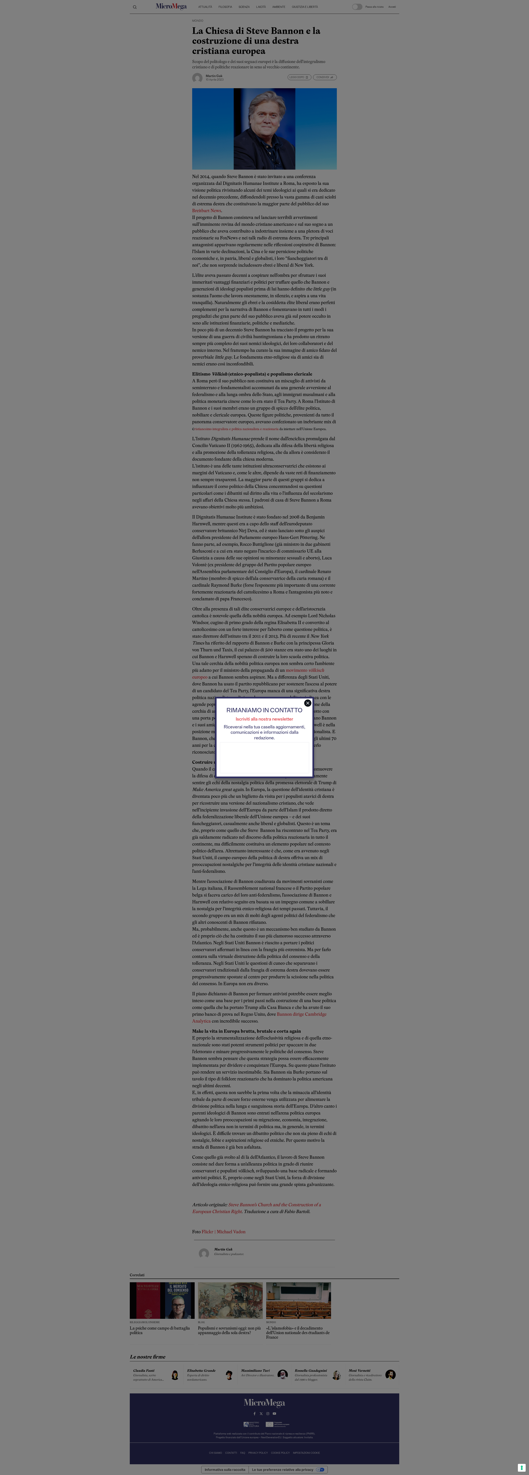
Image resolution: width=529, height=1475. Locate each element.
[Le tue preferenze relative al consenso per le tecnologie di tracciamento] (522, 1468)
